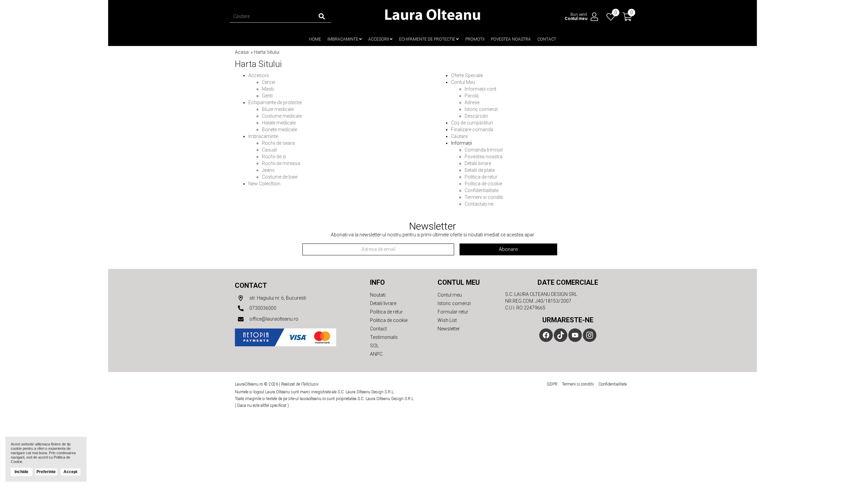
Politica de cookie (483, 183)
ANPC (376, 354)
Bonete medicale (279, 129)
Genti (267, 95)
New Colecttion (264, 183)
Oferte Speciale (467, 75)
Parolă (472, 95)
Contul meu (450, 295)
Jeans (268, 170)
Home (315, 39)
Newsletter (449, 328)
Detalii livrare (478, 163)
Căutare (459, 136)
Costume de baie (279, 177)
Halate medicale (279, 122)
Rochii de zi (274, 156)
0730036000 (262, 308)
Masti (268, 89)
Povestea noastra (511, 39)
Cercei (268, 82)
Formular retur (453, 312)
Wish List (447, 320)
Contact (546, 39)
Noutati (378, 295)
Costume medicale (282, 116)
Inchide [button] (21, 471)
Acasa (242, 52)
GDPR (552, 384)
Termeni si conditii (484, 197)
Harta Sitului (266, 52)
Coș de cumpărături (472, 122)
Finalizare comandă (472, 129)
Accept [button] (70, 471)
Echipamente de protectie (427, 39)
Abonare (508, 249)
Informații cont (480, 89)
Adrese (472, 102)
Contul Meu (463, 82)
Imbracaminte (343, 39)
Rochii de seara (278, 143)
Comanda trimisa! (484, 150)
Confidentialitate (481, 190)
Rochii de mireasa (281, 163)
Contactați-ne (479, 204)
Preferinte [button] (46, 471)
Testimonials (384, 337)
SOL (374, 345)
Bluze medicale (278, 109)
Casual (269, 150)
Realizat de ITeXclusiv (300, 384)
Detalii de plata (480, 170)
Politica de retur (481, 177)
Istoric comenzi (481, 109)
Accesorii (379, 39)
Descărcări (476, 116)
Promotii (475, 39)
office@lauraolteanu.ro (273, 319)
